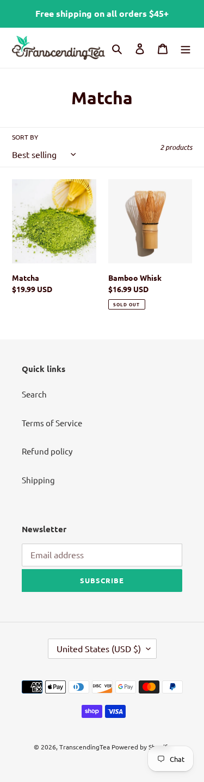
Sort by (25, 137)
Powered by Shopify (141, 746)
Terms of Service (52, 423)
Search (34, 394)
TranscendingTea (84, 746)
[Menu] (185, 47)
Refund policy (47, 451)
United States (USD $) (99, 648)
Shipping (38, 480)
